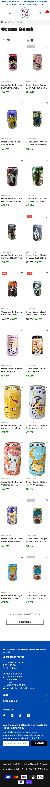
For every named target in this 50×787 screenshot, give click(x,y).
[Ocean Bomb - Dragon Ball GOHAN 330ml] (12, 572)
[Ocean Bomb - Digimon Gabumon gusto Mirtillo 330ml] (37, 402)
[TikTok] (28, 716)
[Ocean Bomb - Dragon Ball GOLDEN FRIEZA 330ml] (12, 515)
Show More (25, 622)
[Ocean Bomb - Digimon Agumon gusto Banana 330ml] (12, 402)
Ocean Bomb (16, 22)
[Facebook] (4, 716)
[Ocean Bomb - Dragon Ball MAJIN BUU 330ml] (37, 62)
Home (4, 22)
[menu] (2, 12)
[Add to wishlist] (22, 47)
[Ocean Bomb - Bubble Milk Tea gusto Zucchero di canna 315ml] (37, 345)
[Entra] (39, 13)
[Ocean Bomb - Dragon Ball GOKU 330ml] (37, 572)
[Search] (10, 12)
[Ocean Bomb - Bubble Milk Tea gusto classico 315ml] (12, 345)
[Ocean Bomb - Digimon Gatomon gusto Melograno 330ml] (12, 459)
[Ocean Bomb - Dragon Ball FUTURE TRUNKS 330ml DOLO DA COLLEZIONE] (37, 515)
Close (48, 2)
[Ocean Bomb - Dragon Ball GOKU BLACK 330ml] (12, 62)
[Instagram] (12, 716)
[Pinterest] (20, 716)
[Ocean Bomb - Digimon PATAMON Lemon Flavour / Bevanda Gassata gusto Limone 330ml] (37, 459)
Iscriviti (39, 743)
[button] (28, 39)
